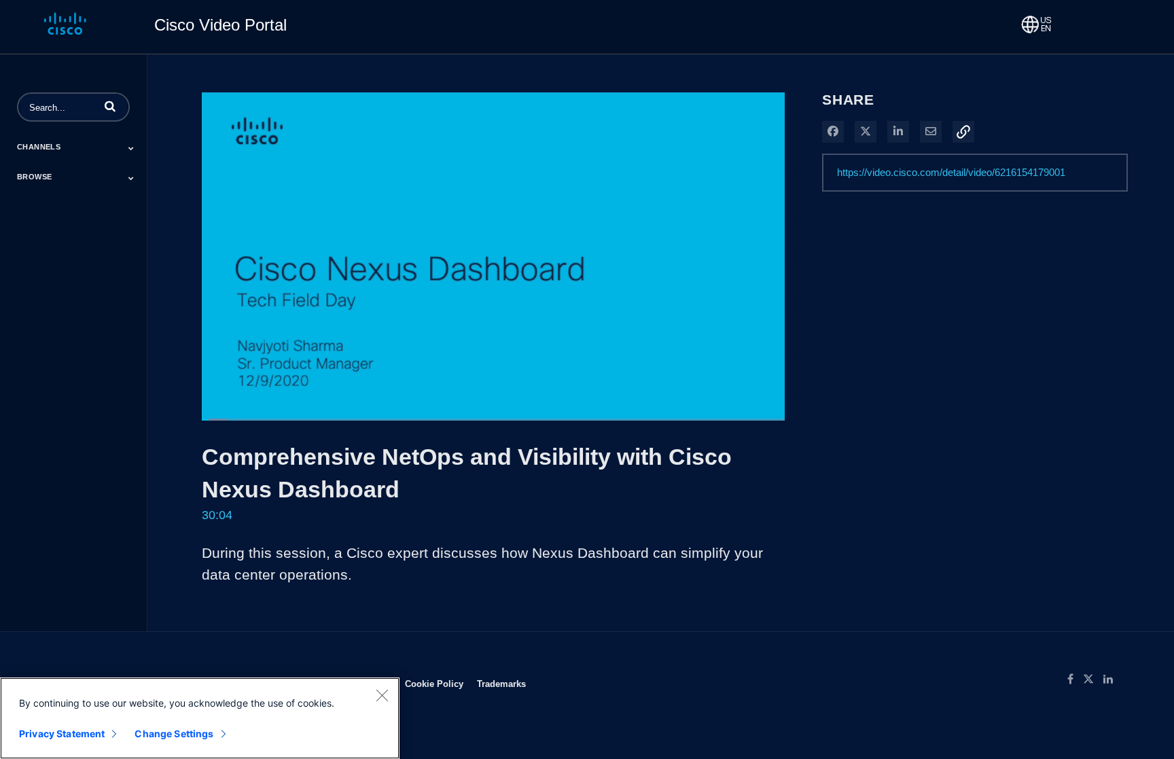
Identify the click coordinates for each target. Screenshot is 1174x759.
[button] (110, 106)
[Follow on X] (1093, 679)
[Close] (382, 695)
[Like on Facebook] (1075, 679)
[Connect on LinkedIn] (1111, 679)
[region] (199, 718)
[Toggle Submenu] (131, 148)
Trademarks (501, 683)
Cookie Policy (434, 683)
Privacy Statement (62, 733)
